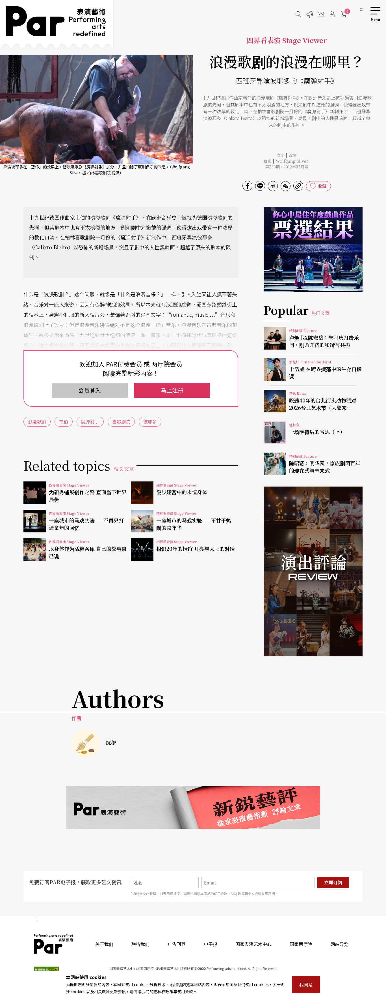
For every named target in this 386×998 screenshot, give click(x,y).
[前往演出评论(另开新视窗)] (313, 571)
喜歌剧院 (121, 421)
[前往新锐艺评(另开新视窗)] (193, 807)
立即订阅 (333, 882)
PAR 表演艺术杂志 (53, 944)
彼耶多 (150, 421)
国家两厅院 (301, 944)
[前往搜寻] (298, 14)
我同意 (306, 984)
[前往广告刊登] (309, 14)
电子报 (210, 944)
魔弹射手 (90, 421)
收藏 (322, 186)
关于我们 (104, 944)
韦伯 (63, 421)
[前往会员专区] (332, 14)
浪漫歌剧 (37, 421)
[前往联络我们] (321, 14)
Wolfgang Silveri (293, 161)
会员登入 (89, 390)
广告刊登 (177, 944)
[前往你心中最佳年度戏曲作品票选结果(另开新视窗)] (313, 249)
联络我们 (140, 944)
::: (361, 9)
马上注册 (172, 390)
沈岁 (293, 155)
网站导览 (339, 944)
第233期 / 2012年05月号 (286, 167)
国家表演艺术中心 (253, 944)
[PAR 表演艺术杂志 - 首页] (56, 24)
